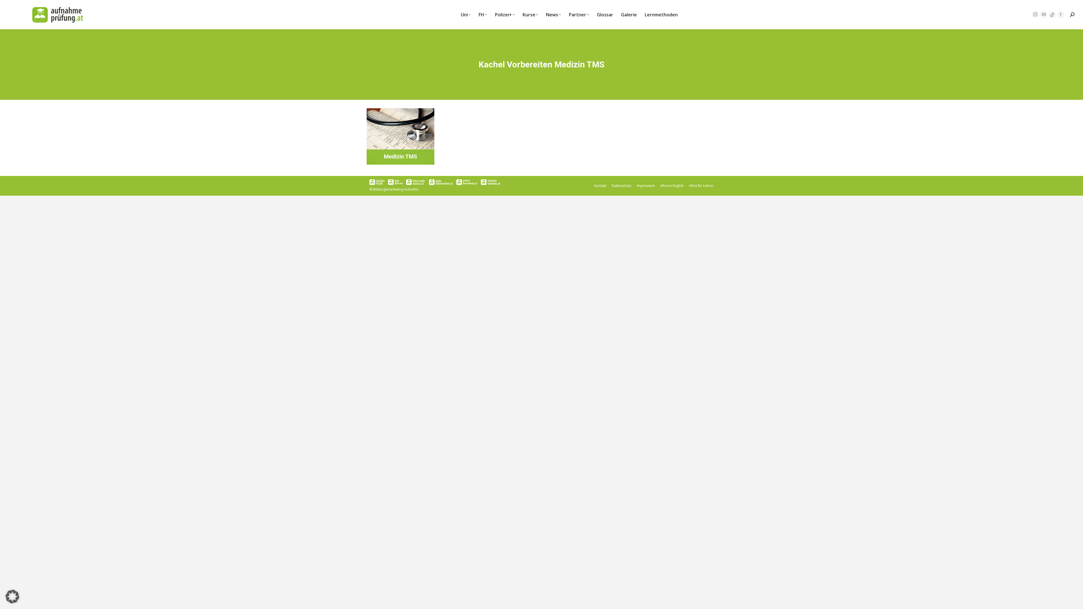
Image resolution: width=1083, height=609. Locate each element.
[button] (12, 596)
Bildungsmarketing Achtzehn (396, 189)
